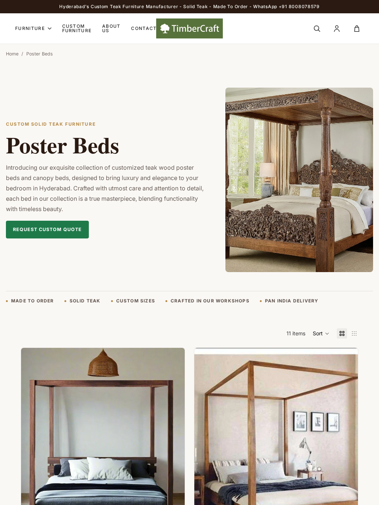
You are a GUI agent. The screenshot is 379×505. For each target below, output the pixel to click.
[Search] (317, 28)
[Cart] (357, 28)
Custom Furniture (77, 28)
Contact (144, 28)
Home (12, 54)
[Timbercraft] (190, 28)
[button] (321, 333)
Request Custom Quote (47, 229)
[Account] (337, 28)
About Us (111, 28)
